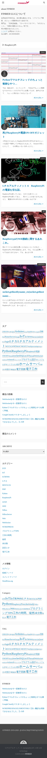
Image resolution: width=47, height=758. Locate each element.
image (17, 337)
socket (16, 355)
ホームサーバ (29, 364)
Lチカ (43, 158)
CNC (33, 331)
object (40, 346)
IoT (44, 105)
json (41, 337)
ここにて (4, 31)
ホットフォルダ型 (12, 364)
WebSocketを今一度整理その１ (14, 403)
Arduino (19, 331)
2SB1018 (5, 332)
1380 (10, 331)
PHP (4, 489)
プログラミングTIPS (10, 531)
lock (3, 341)
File (3, 337)
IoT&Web (29, 337)
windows (4, 359)
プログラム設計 (28, 359)
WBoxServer (7, 514)
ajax (13, 332)
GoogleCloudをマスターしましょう (16, 415)
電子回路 (20, 369)
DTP (4, 468)
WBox (4, 510)
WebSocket (39, 356)
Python (43, 52)
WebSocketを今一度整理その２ (14, 399)
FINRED (28, 754)
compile (37, 331)
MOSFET (24, 346)
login (7, 341)
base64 (30, 332)
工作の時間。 (7, 535)
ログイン (6, 569)
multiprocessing (33, 346)
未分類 (5, 543)
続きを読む (38, 98)
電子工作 (31, 369)
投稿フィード (7, 573)
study (4, 506)
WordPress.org (7, 581)
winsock (10, 359)
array (25, 331)
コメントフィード (9, 577)
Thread (31, 356)
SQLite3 (24, 355)
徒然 (4, 539)
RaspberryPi (19, 351)
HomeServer (10, 337)
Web (4, 518)
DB (41, 331)
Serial (11, 356)
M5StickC (17, 346)
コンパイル (18, 359)
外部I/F (7, 369)
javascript (36, 337)
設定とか (6, 548)
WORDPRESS (7, 527)
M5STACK (41, 264)
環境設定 (13, 369)
